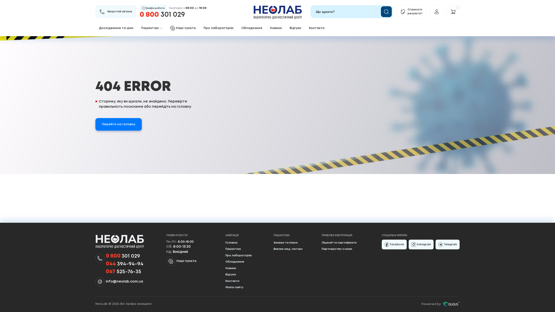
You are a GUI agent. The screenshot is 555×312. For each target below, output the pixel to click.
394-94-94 (124, 264)
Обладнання (251, 28)
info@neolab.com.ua (124, 281)
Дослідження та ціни (116, 28)
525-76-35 (123, 272)
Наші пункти (186, 261)
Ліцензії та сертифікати (339, 243)
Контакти (317, 28)
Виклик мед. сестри (288, 249)
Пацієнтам (233, 249)
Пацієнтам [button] (150, 28)
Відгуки (295, 28)
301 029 (162, 15)
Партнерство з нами (337, 249)
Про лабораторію (218, 28)
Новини (276, 28)
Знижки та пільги (286, 243)
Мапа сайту (234, 287)
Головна (231, 243)
